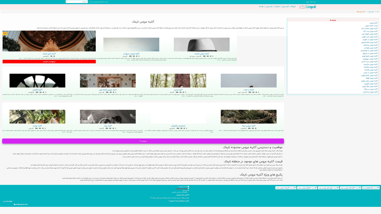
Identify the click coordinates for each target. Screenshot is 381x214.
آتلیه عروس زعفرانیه (371, 67)
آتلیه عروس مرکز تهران (370, 86)
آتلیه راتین (178, 89)
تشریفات (277, 6)
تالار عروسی (268, 6)
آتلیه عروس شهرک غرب (370, 33)
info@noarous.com (21, 204)
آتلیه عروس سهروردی (370, 58)
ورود (307, 1)
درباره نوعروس (183, 186)
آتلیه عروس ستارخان (370, 45)
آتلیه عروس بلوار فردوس (369, 42)
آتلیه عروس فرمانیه (371, 69)
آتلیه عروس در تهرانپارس (369, 50)
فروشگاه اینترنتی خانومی (179, 192)
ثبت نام (313, 1)
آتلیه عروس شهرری (371, 83)
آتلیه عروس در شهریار (370, 39)
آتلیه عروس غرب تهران (370, 36)
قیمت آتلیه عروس (371, 25)
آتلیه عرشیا (37, 125)
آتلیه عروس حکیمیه (371, 64)
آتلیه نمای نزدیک (49, 53)
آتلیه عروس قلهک (372, 78)
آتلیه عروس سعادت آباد (369, 28)
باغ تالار (261, 6)
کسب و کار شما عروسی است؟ (99, 1)
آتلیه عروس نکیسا (202, 53)
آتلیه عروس (285, 6)
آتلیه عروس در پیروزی (370, 53)
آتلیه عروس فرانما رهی (108, 89)
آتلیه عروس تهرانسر (371, 47)
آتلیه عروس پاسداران (370, 91)
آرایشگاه (293, 6)
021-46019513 (8, 202)
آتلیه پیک (108, 125)
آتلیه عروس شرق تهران (370, 56)
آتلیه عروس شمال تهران (369, 75)
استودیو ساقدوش (178, 125)
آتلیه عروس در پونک (371, 89)
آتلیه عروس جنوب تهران (369, 80)
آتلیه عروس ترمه (248, 125)
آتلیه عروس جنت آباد (370, 31)
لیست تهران (370, 188)
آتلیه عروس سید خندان (369, 61)
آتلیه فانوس (37, 89)
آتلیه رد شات (249, 89)
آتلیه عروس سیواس (131, 53)
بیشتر (20, 58)
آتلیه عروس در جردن (371, 72)
